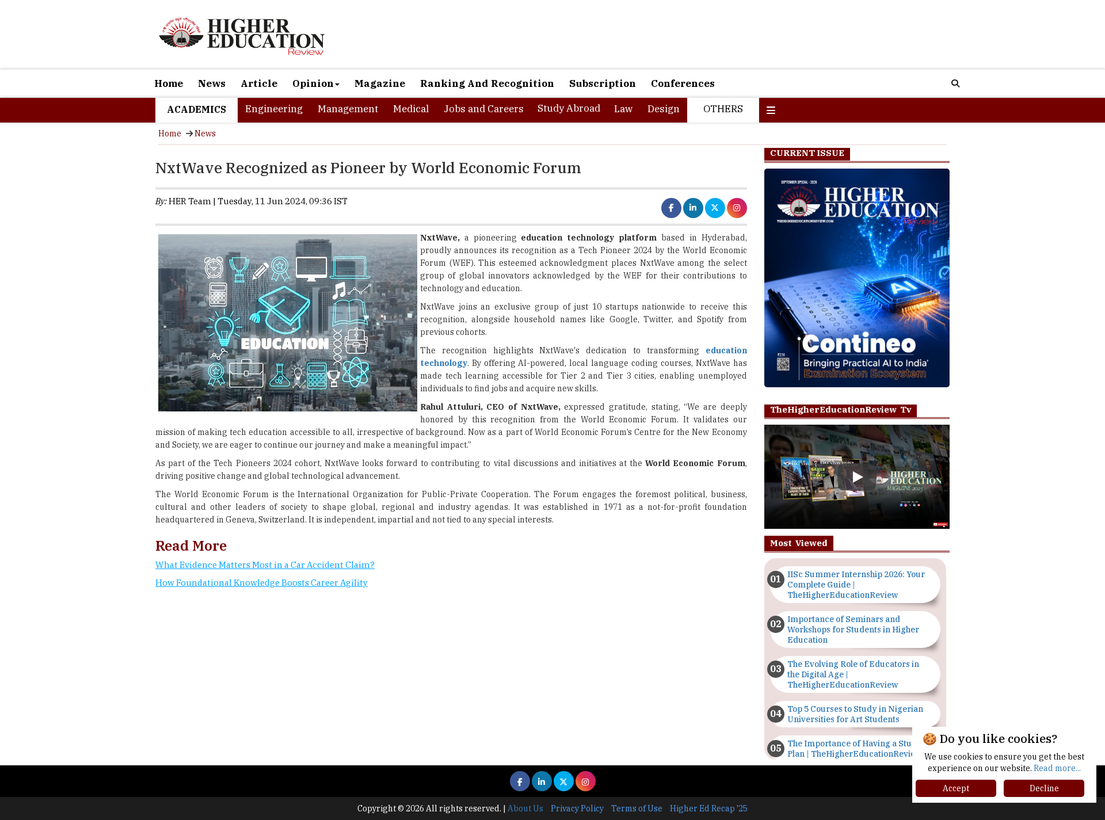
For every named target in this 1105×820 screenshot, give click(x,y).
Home (168, 83)
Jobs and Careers (484, 108)
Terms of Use (636, 808)
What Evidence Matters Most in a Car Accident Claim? (265, 564)
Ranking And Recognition (487, 83)
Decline (1044, 788)
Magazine (380, 83)
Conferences (683, 83)
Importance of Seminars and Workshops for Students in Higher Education (853, 629)
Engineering (274, 108)
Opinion (313, 83)
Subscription (602, 83)
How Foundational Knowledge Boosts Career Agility (261, 582)
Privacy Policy (577, 808)
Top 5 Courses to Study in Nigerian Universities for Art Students (855, 714)
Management (348, 108)
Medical (411, 108)
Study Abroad (569, 108)
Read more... (1057, 768)
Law (623, 108)
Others (723, 108)
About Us (525, 808)
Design (663, 108)
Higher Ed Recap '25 (709, 808)
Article (259, 83)
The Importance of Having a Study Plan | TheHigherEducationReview (854, 748)
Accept (956, 788)
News (212, 83)
